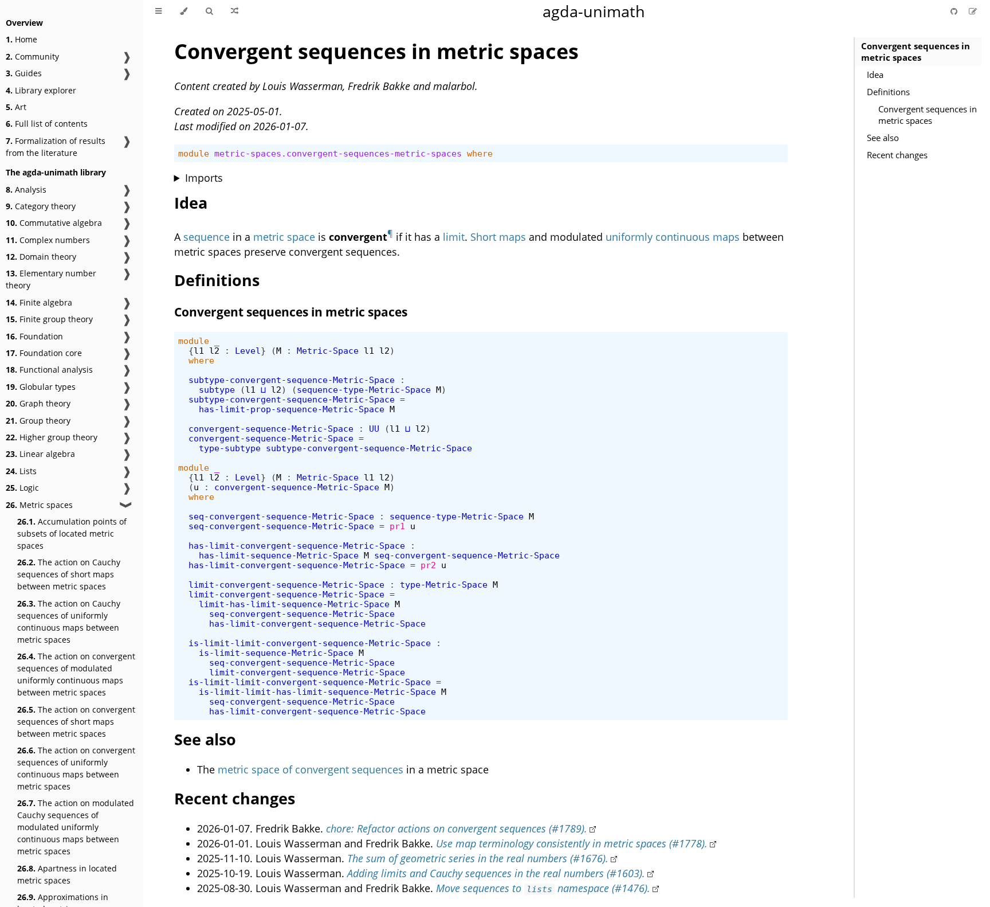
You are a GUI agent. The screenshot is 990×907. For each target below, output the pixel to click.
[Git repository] (955, 11)
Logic (22, 487)
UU (374, 428)
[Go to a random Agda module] (234, 11)
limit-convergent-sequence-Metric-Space (286, 584)
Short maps (498, 237)
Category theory (41, 206)
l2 (214, 350)
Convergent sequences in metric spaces (915, 51)
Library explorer (41, 90)
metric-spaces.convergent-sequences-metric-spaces (338, 153)
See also (883, 137)
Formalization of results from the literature (55, 146)
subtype (217, 389)
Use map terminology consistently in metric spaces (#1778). (572, 843)
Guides (24, 73)
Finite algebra (39, 302)
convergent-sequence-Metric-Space (270, 428)
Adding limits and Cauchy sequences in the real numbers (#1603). (496, 873)
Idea (875, 74)
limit (454, 237)
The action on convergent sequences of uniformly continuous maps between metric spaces (76, 768)
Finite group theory (49, 319)
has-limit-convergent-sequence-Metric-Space (296, 545)
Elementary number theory (51, 279)
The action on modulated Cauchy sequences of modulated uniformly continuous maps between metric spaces (75, 827)
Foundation (34, 336)
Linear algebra (40, 453)
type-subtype (230, 448)
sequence (206, 237)
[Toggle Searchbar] (209, 11)
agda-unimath (594, 11)
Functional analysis (49, 369)
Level (248, 350)
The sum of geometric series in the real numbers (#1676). (477, 858)
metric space (284, 237)
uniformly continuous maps (673, 237)
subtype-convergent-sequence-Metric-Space (291, 380)
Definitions (888, 91)
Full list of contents (47, 123)
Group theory (38, 420)
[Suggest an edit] (972, 11)
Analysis (26, 189)
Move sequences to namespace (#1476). (543, 888)
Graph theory (38, 403)
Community (32, 56)
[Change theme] (184, 11)
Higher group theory (51, 437)
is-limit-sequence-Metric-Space (276, 653)
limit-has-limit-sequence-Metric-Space (294, 604)
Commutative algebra (54, 222)
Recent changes (897, 155)
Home (21, 39)
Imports (204, 178)
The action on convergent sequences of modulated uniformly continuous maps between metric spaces (76, 674)
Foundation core (44, 352)
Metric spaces (39, 504)
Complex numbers (48, 239)
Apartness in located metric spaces (67, 874)
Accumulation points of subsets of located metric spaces (72, 533)
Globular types (41, 386)
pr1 (397, 526)
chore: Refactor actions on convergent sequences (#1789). (456, 828)
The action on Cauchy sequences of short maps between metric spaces (68, 574)
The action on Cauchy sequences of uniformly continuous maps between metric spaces (68, 621)
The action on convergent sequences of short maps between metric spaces (76, 721)
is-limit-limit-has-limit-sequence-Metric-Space (317, 692)
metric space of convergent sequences (310, 769)
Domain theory (41, 256)
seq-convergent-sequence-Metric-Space (281, 516)
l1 (199, 350)
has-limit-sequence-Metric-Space (279, 555)
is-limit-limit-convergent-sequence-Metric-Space (309, 643)
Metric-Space (328, 350)
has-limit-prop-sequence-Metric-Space (291, 409)
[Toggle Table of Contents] (158, 11)
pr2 (428, 565)
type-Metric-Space (444, 584)
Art (16, 106)
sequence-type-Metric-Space (364, 389)
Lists (21, 471)
